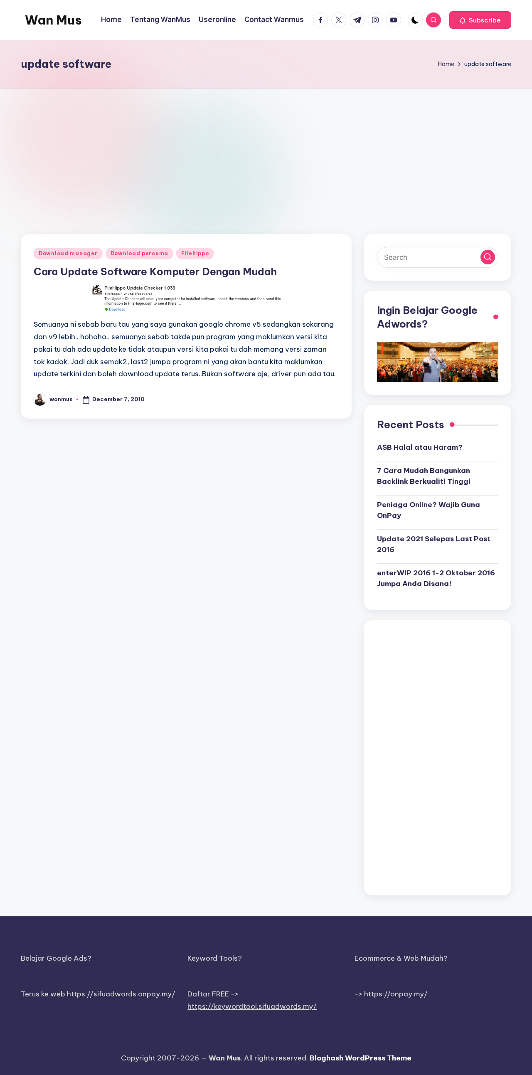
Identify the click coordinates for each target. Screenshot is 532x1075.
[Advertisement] (266, 151)
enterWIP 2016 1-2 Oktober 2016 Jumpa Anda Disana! (436, 578)
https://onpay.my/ (396, 994)
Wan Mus (53, 20)
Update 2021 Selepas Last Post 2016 (433, 544)
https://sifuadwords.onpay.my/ (121, 994)
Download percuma (140, 253)
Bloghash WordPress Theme (360, 1058)
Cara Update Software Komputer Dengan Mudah (155, 271)
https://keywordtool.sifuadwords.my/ (252, 1006)
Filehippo (195, 253)
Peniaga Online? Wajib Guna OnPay (428, 510)
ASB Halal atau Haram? (420, 447)
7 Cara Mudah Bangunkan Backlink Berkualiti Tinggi (423, 476)
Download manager (68, 253)
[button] (480, 20)
